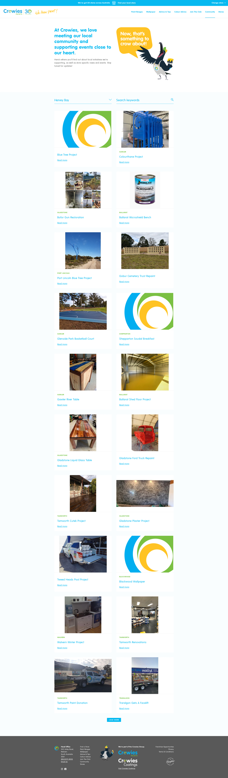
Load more (114, 720)
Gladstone (62, 212)
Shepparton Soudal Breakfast (136, 338)
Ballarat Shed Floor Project (135, 399)
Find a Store (84, 747)
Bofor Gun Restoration (70, 217)
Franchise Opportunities (165, 747)
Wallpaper (150, 12)
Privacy (171, 749)
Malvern (61, 637)
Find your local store (127, 3)
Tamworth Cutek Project (71, 520)
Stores (221, 12)
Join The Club (196, 12)
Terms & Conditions (166, 752)
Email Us (64, 762)
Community (210, 12)
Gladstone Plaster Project (134, 520)
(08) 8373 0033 (67, 759)
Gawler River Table (68, 399)
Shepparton (124, 334)
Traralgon (124, 698)
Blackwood (124, 577)
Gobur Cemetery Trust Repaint (137, 276)
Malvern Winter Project (70, 642)
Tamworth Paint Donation (72, 703)
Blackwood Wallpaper (132, 581)
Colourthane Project (131, 156)
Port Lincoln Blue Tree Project (74, 278)
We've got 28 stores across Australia (94, 3)
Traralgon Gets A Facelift (134, 703)
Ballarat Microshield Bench (135, 217)
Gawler (122, 152)
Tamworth (62, 516)
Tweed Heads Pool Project (72, 579)
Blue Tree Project (67, 154)
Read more (62, 160)
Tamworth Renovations (132, 642)
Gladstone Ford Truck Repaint (136, 458)
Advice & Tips (165, 12)
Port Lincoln (63, 273)
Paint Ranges (137, 12)
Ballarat (123, 212)
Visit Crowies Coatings (126, 768)
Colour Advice (180, 12)
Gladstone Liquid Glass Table (74, 460)
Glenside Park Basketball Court (75, 338)
